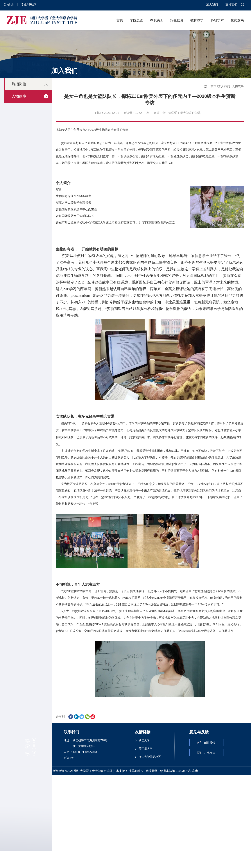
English (9, 4)
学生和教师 (28, 4)
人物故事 (238, 86)
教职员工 (156, 20)
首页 (119, 20)
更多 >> (69, 757)
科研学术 (217, 20)
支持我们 (231, 4)
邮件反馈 (209, 742)
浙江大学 (144, 740)
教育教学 (197, 20)
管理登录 (151, 770)
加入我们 (212, 4)
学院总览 (136, 20)
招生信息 (176, 20)
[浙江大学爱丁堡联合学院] (42, 20)
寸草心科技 (136, 770)
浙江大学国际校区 (150, 756)
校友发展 (237, 20)
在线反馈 (209, 752)
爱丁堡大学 (146, 748)
